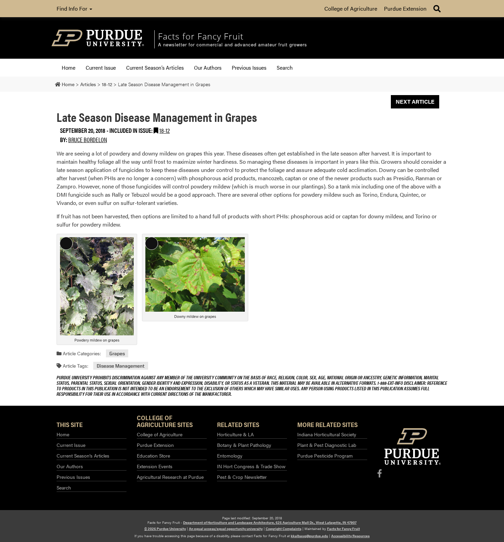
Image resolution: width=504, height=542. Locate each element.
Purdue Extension (405, 8)
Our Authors (207, 67)
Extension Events (154, 466)
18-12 (164, 130)
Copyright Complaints (283, 528)
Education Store (153, 455)
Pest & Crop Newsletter (242, 476)
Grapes (117, 353)
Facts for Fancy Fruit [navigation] (200, 36)
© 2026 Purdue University (165, 528)
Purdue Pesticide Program (325, 455)
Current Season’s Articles (155, 67)
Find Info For (73, 8)
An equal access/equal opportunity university (226, 528)
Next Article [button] (415, 101)
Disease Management (121, 365)
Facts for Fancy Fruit (343, 528)
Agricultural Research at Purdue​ (170, 476)
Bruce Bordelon (87, 139)
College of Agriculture (350, 8)
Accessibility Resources (350, 535)
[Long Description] (96, 285)
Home (68, 67)
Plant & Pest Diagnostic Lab (326, 444)
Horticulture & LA (235, 434)
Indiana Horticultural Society (326, 434)
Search (285, 67)
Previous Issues (249, 67)
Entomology (229, 455)
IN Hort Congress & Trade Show (251, 466)
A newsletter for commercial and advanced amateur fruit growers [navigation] (232, 45)
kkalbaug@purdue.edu (309, 535)
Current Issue (101, 67)
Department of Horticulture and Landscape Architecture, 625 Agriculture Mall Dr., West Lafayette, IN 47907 (270, 522)
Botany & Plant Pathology (244, 444)
